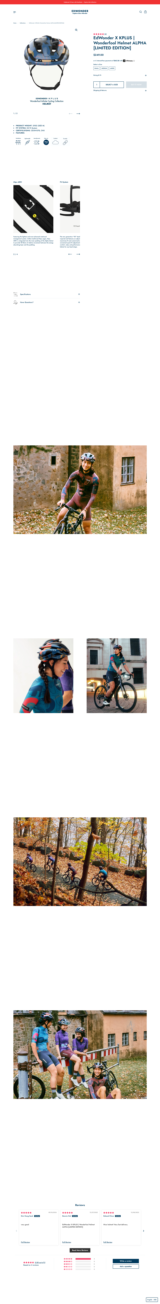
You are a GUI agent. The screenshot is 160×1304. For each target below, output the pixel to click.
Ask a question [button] (126, 1266)
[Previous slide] (16, 1230)
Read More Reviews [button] (80, 1250)
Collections (23, 23)
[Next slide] (143, 1230)
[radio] (96, 68)
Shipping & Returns (100, 90)
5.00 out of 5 (40, 1262)
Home (14, 23)
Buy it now (136, 84)
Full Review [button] (25, 1242)
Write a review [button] (126, 1261)
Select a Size (97, 64)
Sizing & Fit (97, 75)
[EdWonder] (80, 12)
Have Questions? (26, 302)
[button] (98, 34)
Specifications (25, 294)
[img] (26, 1212)
